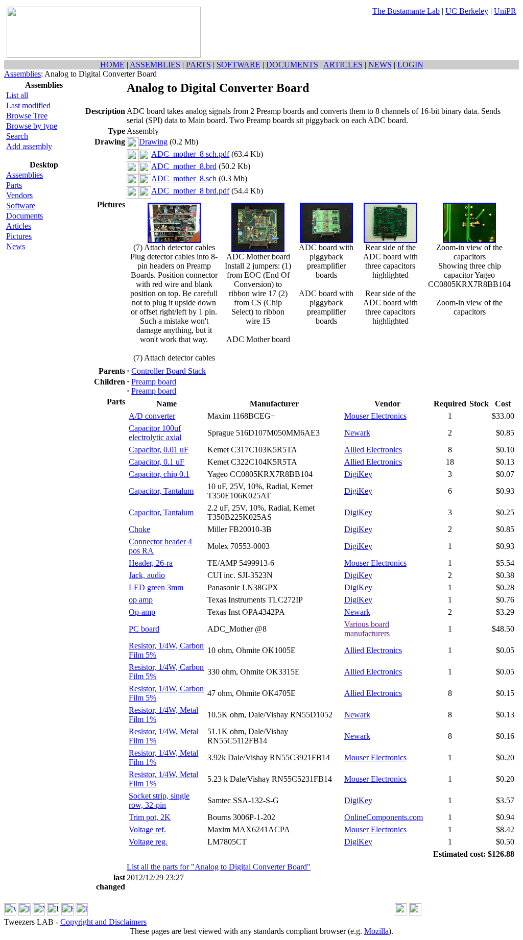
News (15, 246)
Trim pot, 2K (150, 817)
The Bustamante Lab (406, 11)
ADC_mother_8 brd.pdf (190, 190)
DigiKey (358, 474)
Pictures (19, 236)
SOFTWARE (238, 64)
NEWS (380, 64)
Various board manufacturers (367, 629)
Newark (357, 432)
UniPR (505, 11)
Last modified (28, 105)
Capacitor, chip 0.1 (159, 474)
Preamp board (153, 381)
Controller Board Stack (168, 371)
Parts (14, 185)
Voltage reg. (148, 841)
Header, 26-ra (151, 563)
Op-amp (142, 612)
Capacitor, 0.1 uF (156, 461)
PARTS (198, 64)
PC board (144, 628)
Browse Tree (26, 115)
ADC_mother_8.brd (184, 166)
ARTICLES (343, 64)
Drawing (153, 141)
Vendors (19, 195)
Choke (139, 529)
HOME (112, 64)
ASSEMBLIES (155, 64)
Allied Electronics (373, 449)
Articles (18, 226)
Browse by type (31, 126)
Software (20, 205)
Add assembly (29, 146)
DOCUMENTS (292, 64)
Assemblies (22, 73)
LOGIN (410, 64)
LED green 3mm (156, 587)
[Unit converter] (415, 912)
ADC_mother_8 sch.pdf (190, 154)
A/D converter (152, 416)
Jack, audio (147, 575)
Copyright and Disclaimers (103, 922)
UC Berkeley (466, 11)
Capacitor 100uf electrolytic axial (155, 433)
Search (17, 136)
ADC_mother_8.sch (184, 178)
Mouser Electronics (375, 416)
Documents (24, 215)
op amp (141, 599)
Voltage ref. (147, 829)
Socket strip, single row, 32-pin (159, 800)
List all (17, 95)
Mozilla (376, 931)
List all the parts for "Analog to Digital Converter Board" (219, 866)
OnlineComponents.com (383, 817)
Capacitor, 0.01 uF (158, 449)
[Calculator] (401, 912)
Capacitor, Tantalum (161, 491)
